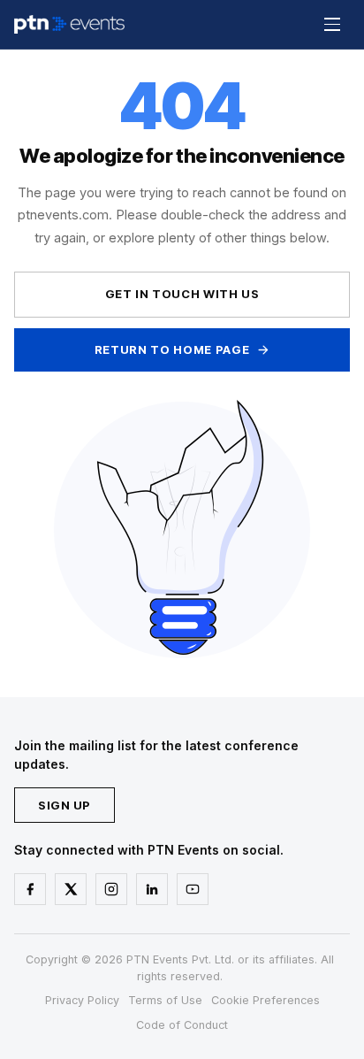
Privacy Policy (82, 1000)
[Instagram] (111, 889)
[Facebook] (30, 889)
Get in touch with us (182, 294)
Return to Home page (172, 349)
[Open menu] (332, 24)
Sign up (64, 805)
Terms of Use (165, 1000)
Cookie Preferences (265, 1000)
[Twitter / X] (71, 889)
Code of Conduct (182, 1025)
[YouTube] (193, 889)
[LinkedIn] (152, 889)
